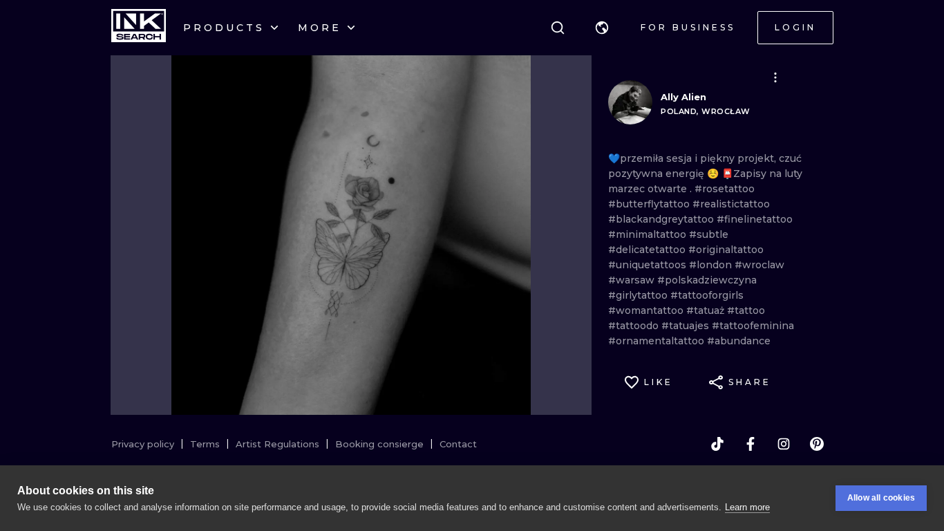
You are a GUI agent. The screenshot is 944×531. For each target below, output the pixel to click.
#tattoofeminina (753, 325)
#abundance (739, 341)
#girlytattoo (639, 295)
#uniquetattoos (648, 265)
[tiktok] (717, 443)
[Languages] (602, 27)
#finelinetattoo (755, 219)
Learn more (747, 507)
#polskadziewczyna (707, 280)
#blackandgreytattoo (662, 219)
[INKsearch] (139, 27)
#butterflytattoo (650, 204)
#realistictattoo (731, 204)
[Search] (557, 27)
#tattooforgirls (707, 295)
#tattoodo (634, 325)
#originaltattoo (726, 249)
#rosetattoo (725, 189)
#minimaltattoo (648, 234)
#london (712, 265)
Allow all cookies (881, 498)
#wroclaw (759, 265)
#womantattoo (647, 310)
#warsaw (632, 280)
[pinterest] (816, 443)
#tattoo (746, 310)
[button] (602, 27)
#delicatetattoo (648, 249)
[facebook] (750, 443)
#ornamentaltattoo (657, 341)
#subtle (708, 234)
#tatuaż (706, 310)
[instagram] (783, 443)
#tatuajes (686, 325)
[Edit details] (775, 77)
